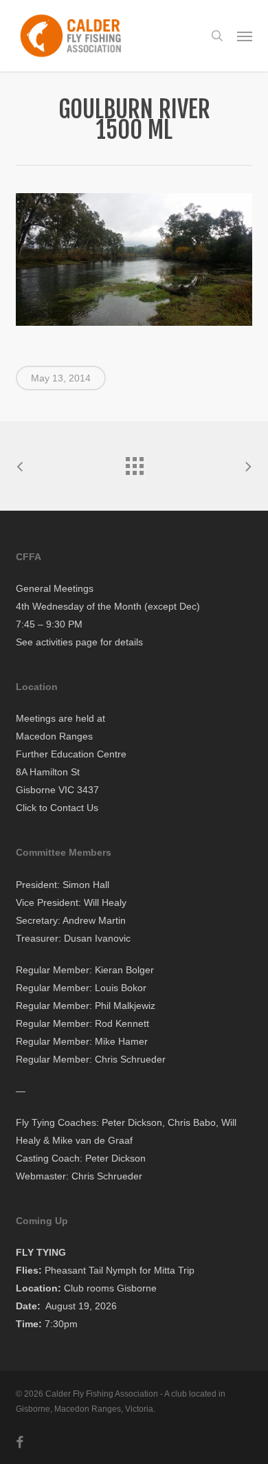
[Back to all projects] (134, 462)
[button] (244, 36)
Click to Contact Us (57, 807)
